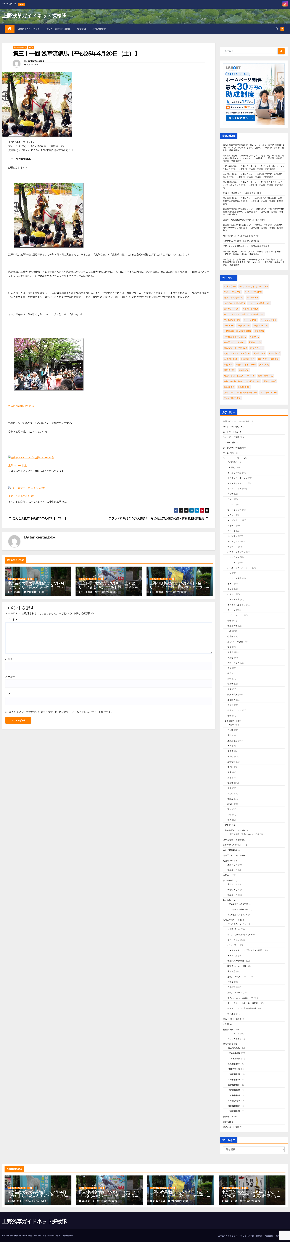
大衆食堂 (231, 971)
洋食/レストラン (246, 364)
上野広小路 (260, 325)
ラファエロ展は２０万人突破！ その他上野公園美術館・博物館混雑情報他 (156, 518)
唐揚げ (230, 657)
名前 (8, 658)
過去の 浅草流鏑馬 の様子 (22, 405)
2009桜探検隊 (233, 1058)
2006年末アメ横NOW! (237, 904)
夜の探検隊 (228, 880)
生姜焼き (231, 700)
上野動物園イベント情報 (234, 830)
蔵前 (229, 809)
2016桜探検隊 (233, 1095)
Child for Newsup (50, 1235)
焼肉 (229, 689)
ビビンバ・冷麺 (234, 578)
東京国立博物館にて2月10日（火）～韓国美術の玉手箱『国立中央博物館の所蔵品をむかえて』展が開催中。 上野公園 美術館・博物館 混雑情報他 (253, 212)
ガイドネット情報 (234, 303)
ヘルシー (231, 594)
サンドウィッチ (234, 509)
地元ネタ (256, 348)
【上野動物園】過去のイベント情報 (243, 834)
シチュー (231, 515)
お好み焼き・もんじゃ (237, 483)
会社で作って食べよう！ (234, 845)
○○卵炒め (232, 462)
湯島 (229, 788)
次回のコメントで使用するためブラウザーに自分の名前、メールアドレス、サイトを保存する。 (61, 711)
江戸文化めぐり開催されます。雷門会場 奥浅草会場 (246, 246)
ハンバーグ (250, 309)
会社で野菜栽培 (230, 850)
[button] (277, 28)
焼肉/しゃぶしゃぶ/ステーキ (239, 376)
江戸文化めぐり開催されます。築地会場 (241, 241)
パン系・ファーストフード (239, 568)
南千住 (230, 751)
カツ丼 (230, 494)
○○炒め (231, 467)
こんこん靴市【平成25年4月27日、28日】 (40, 518)
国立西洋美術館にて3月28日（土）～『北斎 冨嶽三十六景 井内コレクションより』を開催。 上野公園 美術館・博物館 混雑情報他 (253, 185)
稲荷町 (244, 387)
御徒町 (274, 353)
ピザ (229, 573)
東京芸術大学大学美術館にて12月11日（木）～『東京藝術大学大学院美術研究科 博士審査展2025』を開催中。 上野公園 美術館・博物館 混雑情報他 (253, 262)
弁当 (229, 673)
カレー (252, 297)
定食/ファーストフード (237, 353)
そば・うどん (253, 292)
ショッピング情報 (259, 303)
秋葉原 (229, 387)
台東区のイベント (20, 47)
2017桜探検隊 (233, 1100)
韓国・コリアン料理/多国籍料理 (240, 392)
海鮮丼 (244, 370)
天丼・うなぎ (233, 663)
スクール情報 (229, 442)
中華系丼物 (232, 626)
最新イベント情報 (268, 359)
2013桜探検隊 (233, 1079)
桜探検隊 (227, 1044)
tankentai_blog (36, 61)
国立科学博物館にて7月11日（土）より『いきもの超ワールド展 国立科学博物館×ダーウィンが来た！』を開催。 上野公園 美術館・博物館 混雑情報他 (253, 158)
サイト (9, 694)
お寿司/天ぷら (233, 929)
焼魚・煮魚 (265, 376)
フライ (230, 589)
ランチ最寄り (229, 721)
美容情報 (227, 1122)
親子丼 (230, 705)
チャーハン (232, 546)
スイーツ (231, 525)
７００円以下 (232, 398)
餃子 (229, 715)
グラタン (231, 504)
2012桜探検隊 (233, 1074)
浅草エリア (232, 870)
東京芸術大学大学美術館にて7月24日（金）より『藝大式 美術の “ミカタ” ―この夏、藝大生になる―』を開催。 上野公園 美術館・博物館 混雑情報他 (253, 147)
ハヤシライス (233, 557)
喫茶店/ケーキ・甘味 (235, 348)
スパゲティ (231, 309)
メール (10, 676)
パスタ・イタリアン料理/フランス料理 (244, 314)
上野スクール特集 (17, 465)
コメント (11, 619)
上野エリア (232, 864)
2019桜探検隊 (233, 1111)
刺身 (229, 647)
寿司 (229, 668)
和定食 (255, 342)
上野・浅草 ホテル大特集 (21, 496)
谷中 (229, 814)
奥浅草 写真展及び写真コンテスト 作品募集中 (244, 219)
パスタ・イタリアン (236, 552)
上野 (229, 325)
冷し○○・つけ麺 (235, 641)
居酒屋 (259, 353)
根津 (229, 772)
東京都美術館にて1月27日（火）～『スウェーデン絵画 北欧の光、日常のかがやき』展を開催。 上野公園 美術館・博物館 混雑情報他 (253, 228)
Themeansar (67, 1235)
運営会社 (81, 28)
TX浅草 (230, 286)
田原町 (230, 793)
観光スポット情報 (231, 1127)
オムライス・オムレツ (237, 478)
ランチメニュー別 (231, 458)
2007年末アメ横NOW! (237, 909)
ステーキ (231, 531)
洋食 (228, 364)
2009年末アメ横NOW (237, 914)
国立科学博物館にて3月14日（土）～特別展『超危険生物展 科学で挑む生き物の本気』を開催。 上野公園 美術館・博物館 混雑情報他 (253, 201)
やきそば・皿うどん (236, 605)
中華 (259, 331)
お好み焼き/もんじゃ (236, 924)
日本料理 (248, 359)
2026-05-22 (159, 1201)
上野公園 (243, 325)
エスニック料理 (234, 473)
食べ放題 (231, 1013)
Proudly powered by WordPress (17, 1235)
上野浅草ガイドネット (29, 28)
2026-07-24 (16, 1201)
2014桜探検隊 (233, 1085)
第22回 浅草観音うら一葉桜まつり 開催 (242, 193)
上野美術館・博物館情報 (17, 579)
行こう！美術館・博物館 (58, 28)
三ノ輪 (230, 730)
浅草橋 (229, 370)
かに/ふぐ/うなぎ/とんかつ (253, 286)
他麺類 (230, 636)
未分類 (226, 1024)
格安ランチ (228, 1029)
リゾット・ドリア (235, 615)
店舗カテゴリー (230, 920)
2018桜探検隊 (233, 1106)
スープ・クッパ (234, 520)
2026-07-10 (88, 1201)
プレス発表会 (232, 320)
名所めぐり (228, 860)
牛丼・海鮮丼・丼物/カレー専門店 (242, 381)
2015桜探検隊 (233, 1090)
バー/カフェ (232, 945)
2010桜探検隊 (233, 1064)
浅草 (264, 364)
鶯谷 (229, 820)
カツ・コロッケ (233, 297)
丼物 (254, 336)
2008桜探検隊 (233, 1053)
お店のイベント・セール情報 (236, 421)
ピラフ (230, 583)
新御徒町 (231, 359)
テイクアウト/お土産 (232, 447)
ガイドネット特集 (231, 432)
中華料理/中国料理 (235, 336)
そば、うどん (232, 292)
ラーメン (250, 320)
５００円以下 (268, 392)
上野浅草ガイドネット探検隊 (34, 16)
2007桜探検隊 (233, 1048)
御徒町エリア (233, 889)
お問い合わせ (99, 28)
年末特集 (227, 900)
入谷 (229, 746)
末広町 (230, 767)
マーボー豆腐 (233, 599)
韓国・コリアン (234, 710)
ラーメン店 (268, 320)
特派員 (31, 47)
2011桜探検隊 (233, 1069)
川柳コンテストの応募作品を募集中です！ (242, 235)
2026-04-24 (231, 1201)
